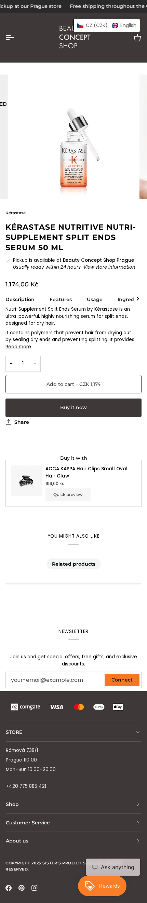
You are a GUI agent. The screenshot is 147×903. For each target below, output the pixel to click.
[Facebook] (8, 888)
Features (61, 299)
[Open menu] (15, 38)
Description (20, 299)
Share (21, 422)
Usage (95, 299)
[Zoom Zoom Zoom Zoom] (73, 137)
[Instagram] (34, 888)
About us (17, 841)
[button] (107, 25)
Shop (12, 804)
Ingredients (132, 299)
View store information (109, 267)
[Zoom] (24, 186)
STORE (14, 732)
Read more (18, 346)
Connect (122, 680)
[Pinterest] (21, 888)
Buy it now (73, 407)
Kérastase (15, 213)
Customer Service (28, 822)
